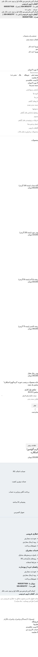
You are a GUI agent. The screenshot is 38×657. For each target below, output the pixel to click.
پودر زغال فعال (33, 373)
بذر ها (36, 97)
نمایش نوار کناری (30, 390)
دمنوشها (35, 109)
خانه (36, 382)
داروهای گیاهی (33, 101)
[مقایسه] (35, 440)
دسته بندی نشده (32, 105)
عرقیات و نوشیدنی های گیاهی (28, 120)
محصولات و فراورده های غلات (28, 132)
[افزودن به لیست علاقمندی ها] (24, 440)
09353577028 (23, 583)
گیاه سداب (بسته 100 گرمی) (28, 185)
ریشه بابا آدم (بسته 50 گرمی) (28, 279)
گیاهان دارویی (33, 128)
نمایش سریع (30, 440)
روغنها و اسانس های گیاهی (29, 113)
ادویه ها (35, 93)
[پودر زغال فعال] (23, 352)
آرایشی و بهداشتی (32, 90)
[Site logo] (30, 26)
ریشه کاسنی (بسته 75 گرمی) (28, 326)
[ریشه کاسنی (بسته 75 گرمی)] (23, 305)
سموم (36, 116)
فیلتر (34, 405)
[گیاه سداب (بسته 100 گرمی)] (23, 164)
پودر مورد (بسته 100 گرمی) (28, 232)
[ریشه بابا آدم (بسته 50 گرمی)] (23, 258)
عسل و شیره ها (32, 124)
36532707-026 (22, 586)
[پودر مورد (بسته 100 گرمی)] (23, 211)
